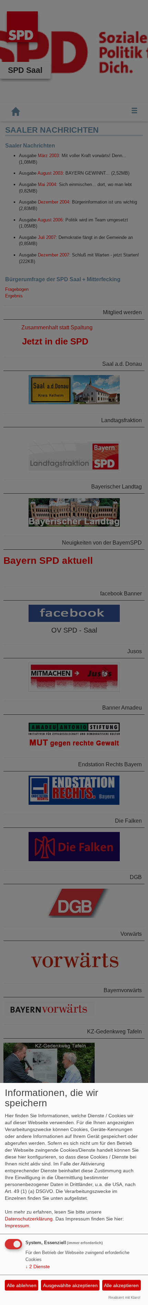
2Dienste (37, 1266)
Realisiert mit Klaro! (124, 1297)
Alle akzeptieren (121, 1285)
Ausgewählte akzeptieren (70, 1285)
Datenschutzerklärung (29, 1218)
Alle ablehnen (21, 1285)
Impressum (17, 1225)
